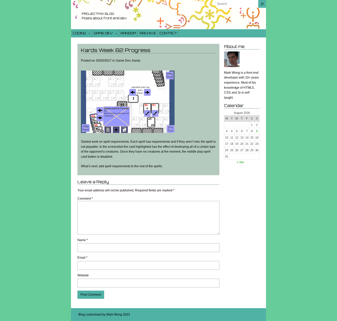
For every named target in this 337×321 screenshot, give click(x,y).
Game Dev (103, 33)
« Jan (240, 162)
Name (82, 240)
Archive (148, 33)
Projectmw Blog (98, 14)
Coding (79, 33)
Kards (136, 60)
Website (83, 275)
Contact (168, 33)
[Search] (262, 4)
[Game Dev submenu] (116, 33)
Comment (85, 198)
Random (128, 33)
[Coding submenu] (89, 33)
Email (82, 257)
